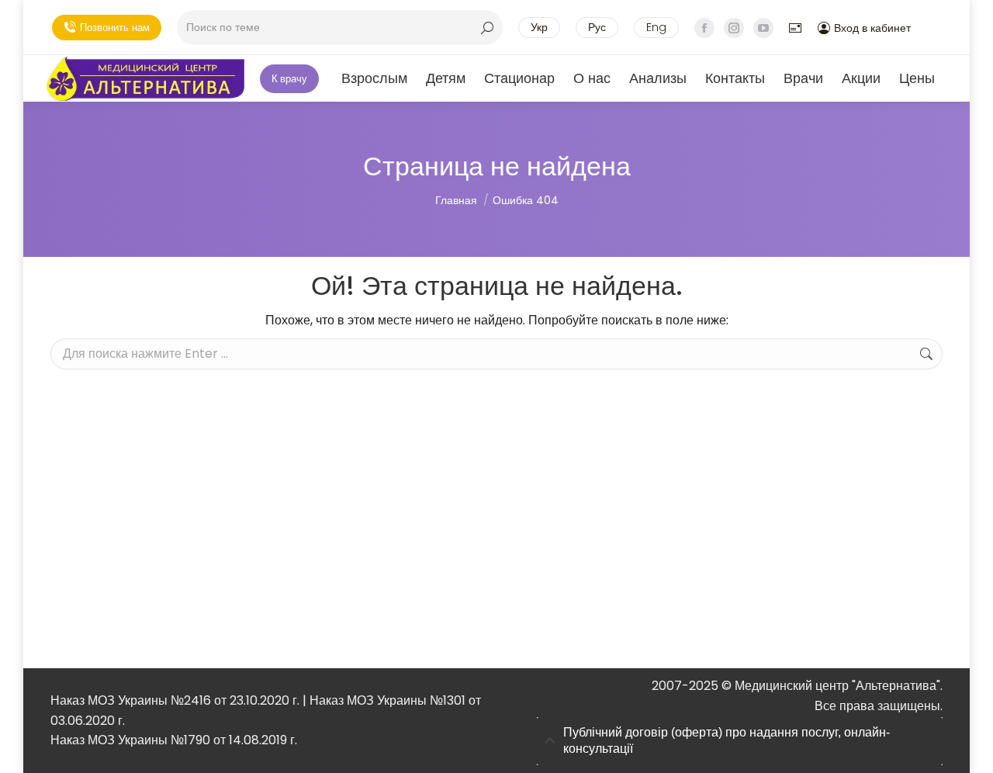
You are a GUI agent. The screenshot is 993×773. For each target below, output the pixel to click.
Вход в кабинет (872, 28)
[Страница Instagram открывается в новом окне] (734, 28)
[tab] (740, 741)
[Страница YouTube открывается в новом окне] (763, 28)
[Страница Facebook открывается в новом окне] (704, 28)
